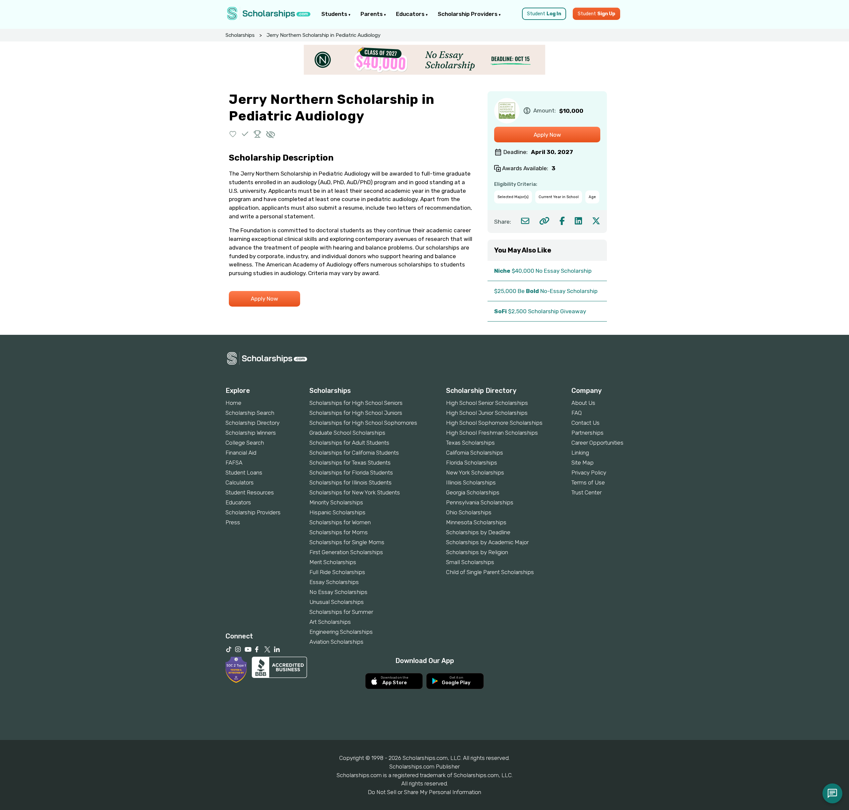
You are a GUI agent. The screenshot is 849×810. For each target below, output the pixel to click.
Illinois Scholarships (471, 482)
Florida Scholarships (471, 462)
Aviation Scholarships (336, 641)
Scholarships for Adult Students (349, 442)
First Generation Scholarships (346, 552)
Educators (411, 14)
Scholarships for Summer (341, 612)
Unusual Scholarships (336, 602)
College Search (245, 442)
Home (233, 403)
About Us (583, 403)
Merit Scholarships (332, 562)
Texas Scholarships (470, 442)
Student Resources (250, 492)
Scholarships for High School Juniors (355, 412)
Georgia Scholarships (472, 492)
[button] (233, 134)
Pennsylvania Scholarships (479, 502)
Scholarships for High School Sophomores (363, 422)
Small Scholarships (470, 562)
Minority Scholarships (336, 502)
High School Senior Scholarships (487, 403)
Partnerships (587, 432)
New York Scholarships (475, 472)
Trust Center (586, 492)
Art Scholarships (330, 622)
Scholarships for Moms (338, 532)
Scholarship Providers (468, 14)
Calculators (240, 482)
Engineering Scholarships (341, 631)
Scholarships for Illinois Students (350, 482)
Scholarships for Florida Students (351, 472)
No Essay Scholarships (338, 592)
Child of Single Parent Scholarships (490, 572)
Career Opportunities (597, 442)
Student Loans (244, 472)
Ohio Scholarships (468, 512)
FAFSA (234, 462)
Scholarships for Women (340, 522)
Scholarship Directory (253, 422)
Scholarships (240, 35)
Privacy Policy (588, 472)
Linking (580, 452)
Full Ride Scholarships (337, 572)
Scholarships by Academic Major (487, 542)
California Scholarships (474, 452)
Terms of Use (588, 482)
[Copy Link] (544, 221)
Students (335, 14)
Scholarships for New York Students (354, 492)
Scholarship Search (250, 412)
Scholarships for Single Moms (346, 542)
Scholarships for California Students (354, 452)
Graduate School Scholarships (347, 432)
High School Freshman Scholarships (492, 432)
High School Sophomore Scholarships (494, 422)
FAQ (576, 412)
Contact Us (585, 422)
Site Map (582, 462)
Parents (372, 14)
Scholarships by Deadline (478, 532)
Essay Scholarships (334, 582)
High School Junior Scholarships (487, 412)
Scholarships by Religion (477, 552)
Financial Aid (241, 452)
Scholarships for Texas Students (350, 462)
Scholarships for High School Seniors (356, 403)
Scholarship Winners (251, 432)
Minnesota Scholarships (476, 522)
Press (233, 522)
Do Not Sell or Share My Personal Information (424, 792)
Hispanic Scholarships (337, 512)
